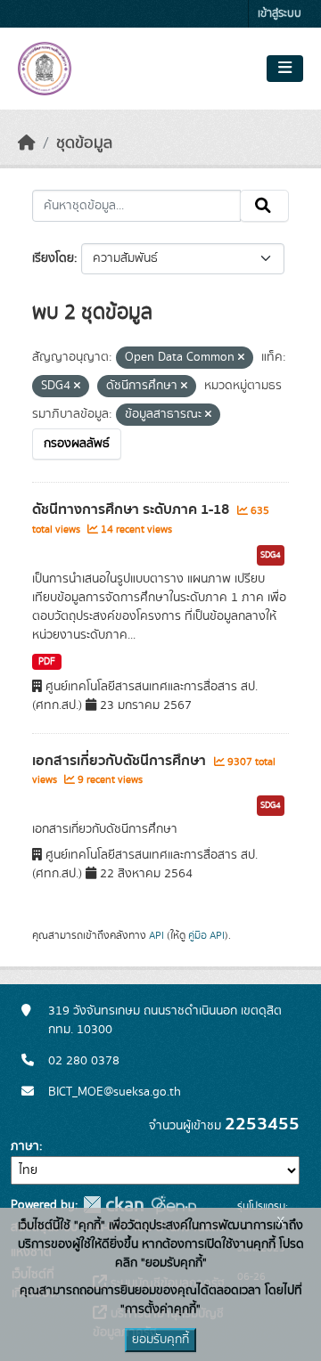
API (156, 935)
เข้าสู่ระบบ (279, 13)
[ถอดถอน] (241, 358)
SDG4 (270, 555)
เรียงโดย (53, 258)
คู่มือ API (206, 935)
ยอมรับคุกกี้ (160, 1340)
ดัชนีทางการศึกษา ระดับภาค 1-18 (132, 509)
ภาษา (25, 1146)
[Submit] (264, 206)
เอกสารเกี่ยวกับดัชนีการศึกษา (121, 760)
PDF (46, 662)
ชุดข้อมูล (84, 143)
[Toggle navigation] (285, 68)
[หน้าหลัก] (27, 143)
